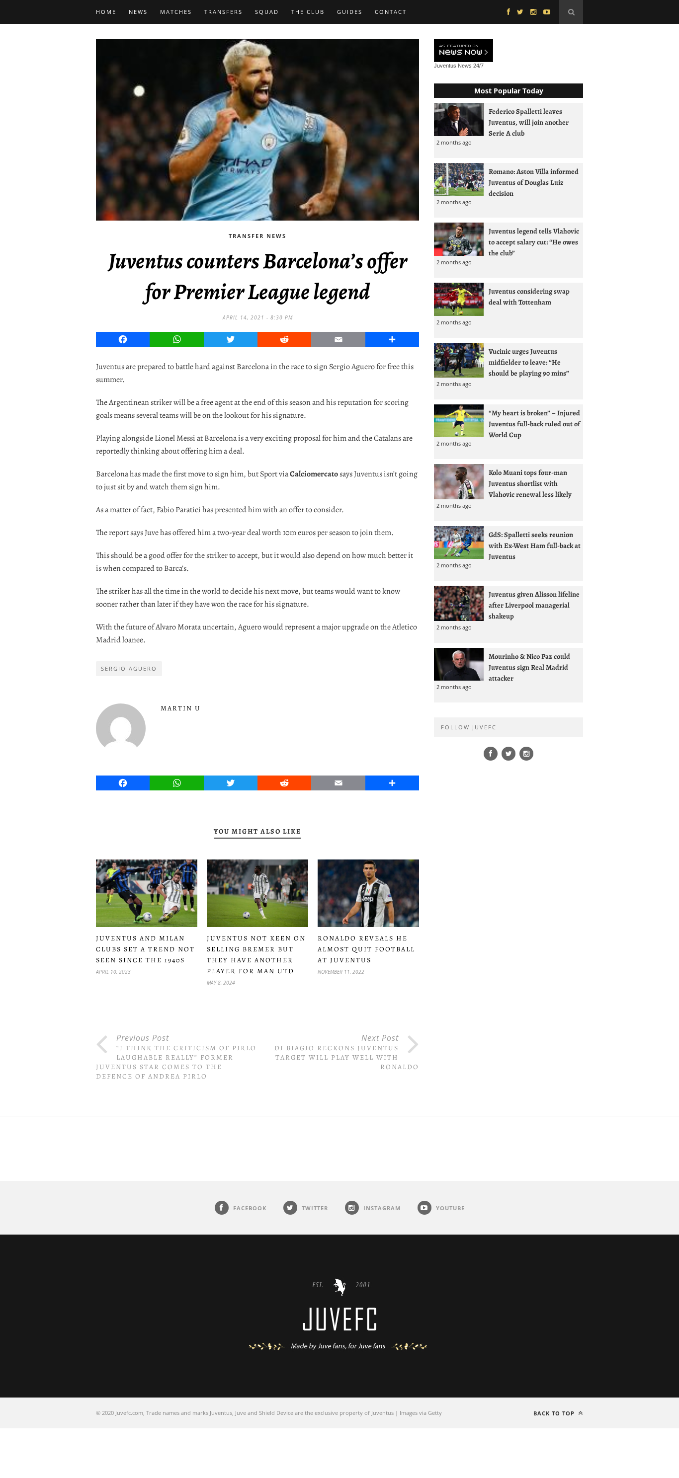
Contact (391, 11)
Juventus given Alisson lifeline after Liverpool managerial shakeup (534, 605)
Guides (349, 11)
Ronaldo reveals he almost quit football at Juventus (366, 949)
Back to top (555, 1413)
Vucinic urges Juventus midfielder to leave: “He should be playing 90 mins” (529, 362)
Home (106, 11)
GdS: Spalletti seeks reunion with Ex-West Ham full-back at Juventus (535, 545)
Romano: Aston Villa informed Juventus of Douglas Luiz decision (534, 182)
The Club (308, 11)
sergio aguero (129, 668)
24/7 (478, 66)
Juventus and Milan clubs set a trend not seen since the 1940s (145, 949)
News (138, 11)
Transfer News (257, 235)
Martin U (181, 708)
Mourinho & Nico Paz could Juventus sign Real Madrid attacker (529, 667)
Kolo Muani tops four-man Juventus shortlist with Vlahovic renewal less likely (530, 483)
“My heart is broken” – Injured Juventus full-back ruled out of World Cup (534, 424)
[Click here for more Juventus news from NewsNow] (463, 51)
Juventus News (453, 66)
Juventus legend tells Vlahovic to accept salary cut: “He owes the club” (534, 242)
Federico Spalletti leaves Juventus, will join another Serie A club (529, 122)
